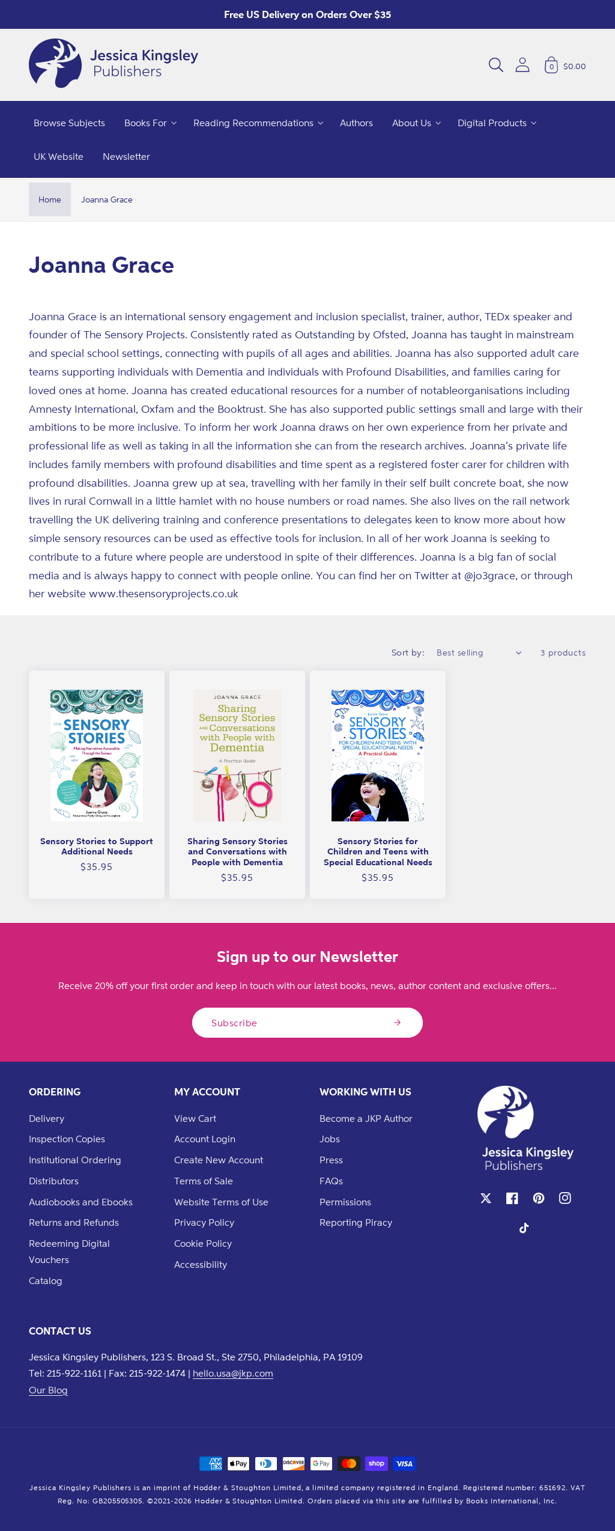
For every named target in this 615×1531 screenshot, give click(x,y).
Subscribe (234, 1022)
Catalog (45, 1280)
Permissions (345, 1201)
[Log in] (522, 64)
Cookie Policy (203, 1243)
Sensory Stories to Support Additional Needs (96, 846)
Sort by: (408, 652)
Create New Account (218, 1159)
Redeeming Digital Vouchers (69, 1251)
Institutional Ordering (75, 1159)
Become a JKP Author (366, 1118)
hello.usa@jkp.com (233, 1373)
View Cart (195, 1118)
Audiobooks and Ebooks (81, 1201)
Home (49, 199)
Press (331, 1159)
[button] (496, 65)
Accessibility (200, 1264)
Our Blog (48, 1389)
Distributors (54, 1180)
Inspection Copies (67, 1138)
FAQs (331, 1180)
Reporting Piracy (356, 1222)
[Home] (113, 64)
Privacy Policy (204, 1222)
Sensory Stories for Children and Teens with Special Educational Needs (378, 851)
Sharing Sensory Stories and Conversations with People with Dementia (237, 851)
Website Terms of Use (221, 1201)
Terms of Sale (203, 1180)
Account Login (204, 1138)
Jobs (330, 1138)
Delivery (46, 1118)
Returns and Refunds (74, 1222)
